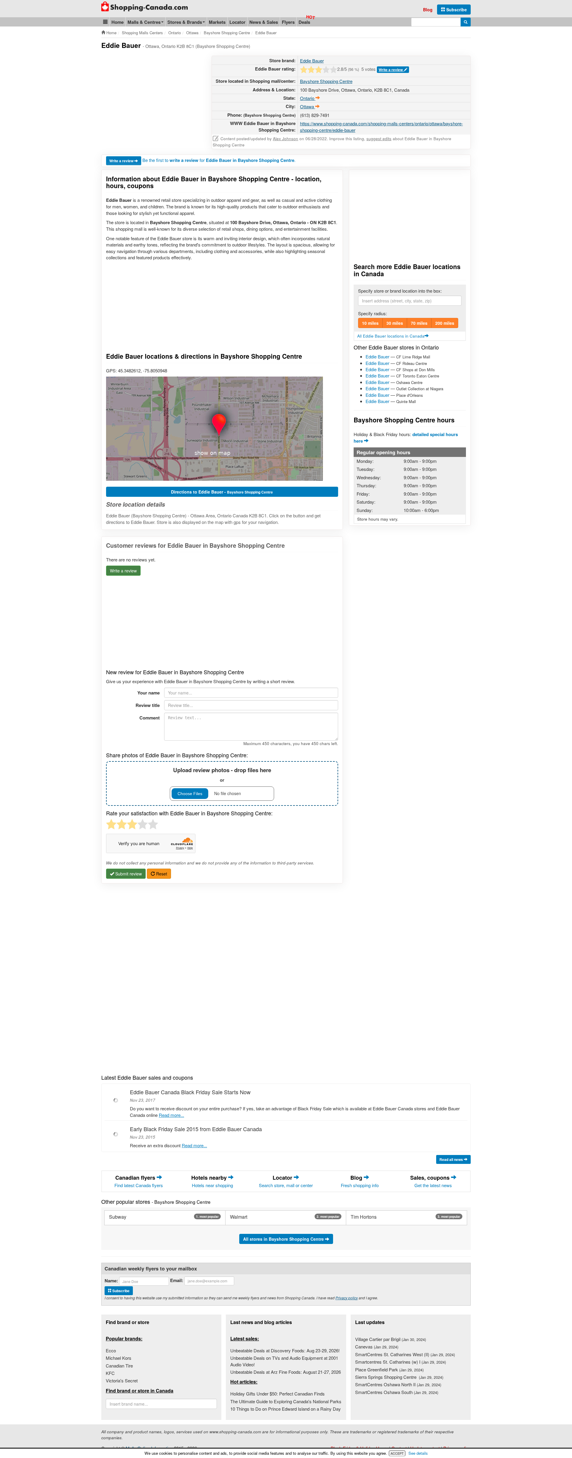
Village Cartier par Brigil (390, 1339)
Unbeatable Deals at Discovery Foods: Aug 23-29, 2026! (285, 1350)
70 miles (419, 323)
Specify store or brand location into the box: (400, 291)
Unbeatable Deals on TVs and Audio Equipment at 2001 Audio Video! (284, 1361)
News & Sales (263, 22)
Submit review (128, 874)
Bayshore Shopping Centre (326, 81)
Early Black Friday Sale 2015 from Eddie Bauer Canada (196, 1129)
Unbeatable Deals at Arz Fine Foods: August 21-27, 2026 (285, 1372)
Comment (149, 717)
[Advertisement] (151, 97)
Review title (148, 705)
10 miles (370, 323)
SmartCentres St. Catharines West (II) (405, 1354)
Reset (161, 874)
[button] (105, 21)
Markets (217, 22)
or (222, 774)
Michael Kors (118, 1358)
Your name (148, 692)
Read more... (171, 1115)
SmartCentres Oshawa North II (398, 1384)
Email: (176, 1280)
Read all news (451, 1159)
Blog (428, 10)
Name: (111, 1281)
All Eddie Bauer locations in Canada (391, 336)
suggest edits (378, 138)
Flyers (288, 22)
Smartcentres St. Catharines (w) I (400, 1362)
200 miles (444, 323)
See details (418, 1453)
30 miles (394, 323)
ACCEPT (397, 1453)
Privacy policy (346, 1297)
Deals (304, 22)
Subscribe (456, 10)
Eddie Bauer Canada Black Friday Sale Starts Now (190, 1092)
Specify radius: (372, 313)
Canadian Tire (119, 1365)
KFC (110, 1373)
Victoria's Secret (122, 1380)
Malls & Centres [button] (144, 22)
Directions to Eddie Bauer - (222, 492)
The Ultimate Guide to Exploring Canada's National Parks (285, 1401)
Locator (237, 22)
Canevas (376, 1346)
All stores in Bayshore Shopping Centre (284, 1239)
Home (117, 22)
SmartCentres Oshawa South (396, 1392)
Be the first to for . (219, 160)
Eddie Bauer (312, 60)
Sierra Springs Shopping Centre (399, 1377)
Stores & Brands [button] (184, 22)
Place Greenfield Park (389, 1369)
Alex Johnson (285, 138)
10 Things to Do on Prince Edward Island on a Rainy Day (285, 1409)
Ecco (111, 1350)
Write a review (391, 69)
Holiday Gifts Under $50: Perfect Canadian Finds (277, 1393)
